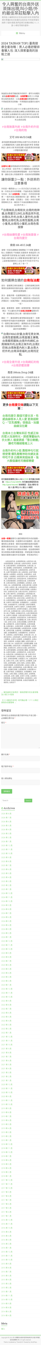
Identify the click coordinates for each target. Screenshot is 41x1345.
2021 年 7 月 (6, 1057)
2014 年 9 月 (6, 1304)
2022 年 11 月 (6, 993)
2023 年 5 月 (6, 969)
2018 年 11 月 (6, 1148)
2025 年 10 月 (6, 853)
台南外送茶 (10, 96)
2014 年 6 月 (6, 1312)
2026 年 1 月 (6, 841)
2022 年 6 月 (6, 1013)
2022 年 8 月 (6, 1005)
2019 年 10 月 (6, 1104)
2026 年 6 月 (6, 822)
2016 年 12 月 (6, 1220)
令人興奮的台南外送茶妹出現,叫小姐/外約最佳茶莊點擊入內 (20, 8)
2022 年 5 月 (6, 1017)
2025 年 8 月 (6, 861)
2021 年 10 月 (6, 1045)
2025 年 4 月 (6, 877)
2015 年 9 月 (6, 1264)
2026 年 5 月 (6, 826)
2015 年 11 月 (6, 1256)
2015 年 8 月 (6, 1268)
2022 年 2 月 (6, 1029)
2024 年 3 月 (6, 929)
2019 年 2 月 (6, 1136)
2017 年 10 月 (6, 1188)
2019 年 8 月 (6, 1112)
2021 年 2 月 (6, 1076)
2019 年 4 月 (6, 1128)
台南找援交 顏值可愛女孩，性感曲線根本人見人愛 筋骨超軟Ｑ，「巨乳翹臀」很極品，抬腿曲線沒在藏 (20, 421)
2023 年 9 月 (6, 953)
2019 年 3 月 (6, 1132)
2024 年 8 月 (6, 909)
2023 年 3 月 (6, 977)
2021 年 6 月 (6, 1061)
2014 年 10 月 (6, 1300)
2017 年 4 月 (6, 1212)
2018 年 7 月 (6, 1156)
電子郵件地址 (7, 766)
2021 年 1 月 (6, 1080)
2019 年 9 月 (6, 1108)
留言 (3, 723)
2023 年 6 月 (6, 965)
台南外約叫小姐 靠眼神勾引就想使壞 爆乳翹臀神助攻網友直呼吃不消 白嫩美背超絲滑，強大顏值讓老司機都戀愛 (20, 456)
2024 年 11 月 (6, 897)
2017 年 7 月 (6, 1200)
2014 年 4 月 (6, 1315)
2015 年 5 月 (6, 1276)
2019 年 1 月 (6, 1140)
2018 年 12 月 (6, 1144)
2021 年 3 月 (6, 1073)
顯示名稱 (5, 754)
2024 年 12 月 (6, 893)
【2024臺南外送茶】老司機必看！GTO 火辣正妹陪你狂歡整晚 (19, 701)
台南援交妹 (16, 405)
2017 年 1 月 (6, 1216)
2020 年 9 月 (6, 1096)
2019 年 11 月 (6, 1100)
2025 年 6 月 (6, 869)
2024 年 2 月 (6, 933)
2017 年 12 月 (6, 1180)
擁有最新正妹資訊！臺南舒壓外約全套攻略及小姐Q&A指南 (19, 693)
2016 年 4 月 (6, 1236)
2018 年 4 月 (6, 1168)
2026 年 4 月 (6, 830)
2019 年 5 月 (6, 1124)
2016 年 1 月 (6, 1248)
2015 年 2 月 (6, 1288)
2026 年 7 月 (6, 818)
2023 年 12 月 (6, 941)
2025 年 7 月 (6, 865)
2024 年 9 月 (6, 905)
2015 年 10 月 (6, 1260)
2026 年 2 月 (6, 837)
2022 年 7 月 (6, 1009)
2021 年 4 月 (6, 1069)
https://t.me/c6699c (14, 482)
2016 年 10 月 (6, 1228)
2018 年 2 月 (6, 1172)
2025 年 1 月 (6, 889)
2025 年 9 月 (6, 857)
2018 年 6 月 (6, 1160)
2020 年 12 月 (6, 1084)
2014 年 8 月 (6, 1308)
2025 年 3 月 (6, 881)
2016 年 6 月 (6, 1232)
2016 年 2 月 (6, 1244)
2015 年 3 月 (6, 1284)
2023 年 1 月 (6, 985)
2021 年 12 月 (6, 1037)
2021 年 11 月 (6, 1041)
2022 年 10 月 (6, 997)
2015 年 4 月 (6, 1280)
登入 (3, 1329)
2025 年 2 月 (6, 885)
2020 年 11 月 (6, 1088)
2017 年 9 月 (6, 1192)
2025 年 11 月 (6, 849)
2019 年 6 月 (6, 1120)
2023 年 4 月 (6, 973)
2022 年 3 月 (6, 1025)
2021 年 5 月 (6, 1065)
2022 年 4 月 (6, 1021)
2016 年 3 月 (6, 1240)
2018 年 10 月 (6, 1152)
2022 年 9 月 (6, 1001)
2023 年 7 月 (6, 961)
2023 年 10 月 (6, 949)
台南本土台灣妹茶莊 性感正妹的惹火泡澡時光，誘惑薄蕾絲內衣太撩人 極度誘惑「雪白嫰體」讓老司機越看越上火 (20, 438)
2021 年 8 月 (6, 1053)
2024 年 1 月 (6, 937)
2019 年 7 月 (6, 1116)
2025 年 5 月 (6, 873)
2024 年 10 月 (6, 901)
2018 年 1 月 (6, 1176)
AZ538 (26, 479)
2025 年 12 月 (6, 845)
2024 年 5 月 (6, 921)
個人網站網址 (6, 778)
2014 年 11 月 (6, 1296)
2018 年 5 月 (6, 1164)
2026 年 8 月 (6, 814)
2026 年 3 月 (6, 834)
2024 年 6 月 (6, 917)
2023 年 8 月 (6, 957)
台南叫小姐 (5, 166)
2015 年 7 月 (6, 1272)
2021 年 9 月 (6, 1049)
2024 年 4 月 (6, 925)
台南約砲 (16, 194)
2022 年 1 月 (6, 1033)
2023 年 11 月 (6, 945)
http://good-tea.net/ (10, 485)
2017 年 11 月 (6, 1184)
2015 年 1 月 (6, 1292)
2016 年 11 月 (6, 1224)
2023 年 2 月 (6, 981)
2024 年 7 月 (6, 913)
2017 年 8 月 (6, 1196)
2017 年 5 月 (6, 1208)
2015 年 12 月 (6, 1252)
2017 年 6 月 (6, 1204)
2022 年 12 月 (6, 989)
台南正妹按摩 (25, 311)
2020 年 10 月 (6, 1092)
